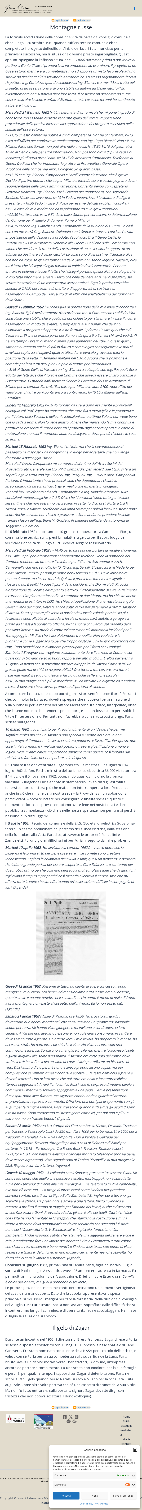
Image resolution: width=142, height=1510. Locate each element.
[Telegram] (68, 1421)
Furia (126, 1421)
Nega (95, 1495)
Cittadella (126, 1426)
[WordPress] (74, 1421)
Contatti (126, 1444)
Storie (126, 1439)
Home (126, 1416)
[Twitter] (71, 1417)
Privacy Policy (101, 1503)
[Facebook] (65, 1417)
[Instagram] (76, 1417)
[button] (135, 1449)
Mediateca (126, 1432)
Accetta (66, 1495)
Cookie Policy (86, 1503)
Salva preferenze (123, 1495)
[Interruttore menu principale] (134, 8)
